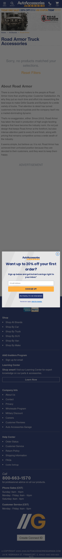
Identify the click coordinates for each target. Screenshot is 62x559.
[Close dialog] (57, 254)
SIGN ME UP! (31, 289)
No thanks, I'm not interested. (31, 296)
